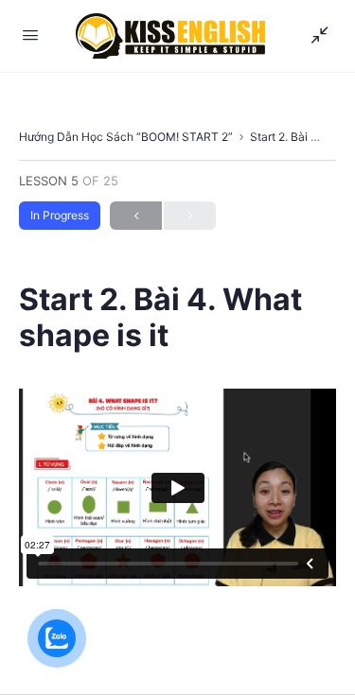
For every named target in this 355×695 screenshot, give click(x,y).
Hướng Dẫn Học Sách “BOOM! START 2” (126, 137)
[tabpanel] (177, 487)
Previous (136, 215)
